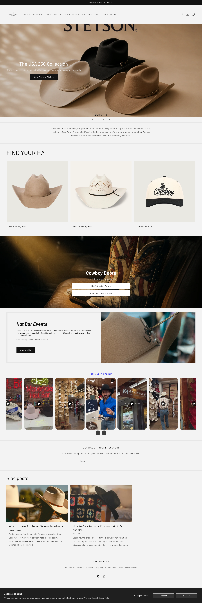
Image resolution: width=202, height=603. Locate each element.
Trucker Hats (143, 226)
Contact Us (25, 350)
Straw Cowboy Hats (82, 226)
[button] (27, 14)
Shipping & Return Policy (106, 567)
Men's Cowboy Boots (101, 286)
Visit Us (80, 567)
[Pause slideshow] (109, 119)
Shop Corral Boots (39, 78)
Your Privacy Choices (128, 567)
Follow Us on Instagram (101, 373)
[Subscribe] (121, 461)
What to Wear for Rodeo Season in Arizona (36, 526)
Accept (164, 595)
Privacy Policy (103, 598)
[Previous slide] (92, 119)
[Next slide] (103, 119)
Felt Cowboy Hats (17, 226)
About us (89, 567)
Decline (186, 595)
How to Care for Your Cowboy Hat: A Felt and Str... (98, 527)
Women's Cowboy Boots (101, 293)
